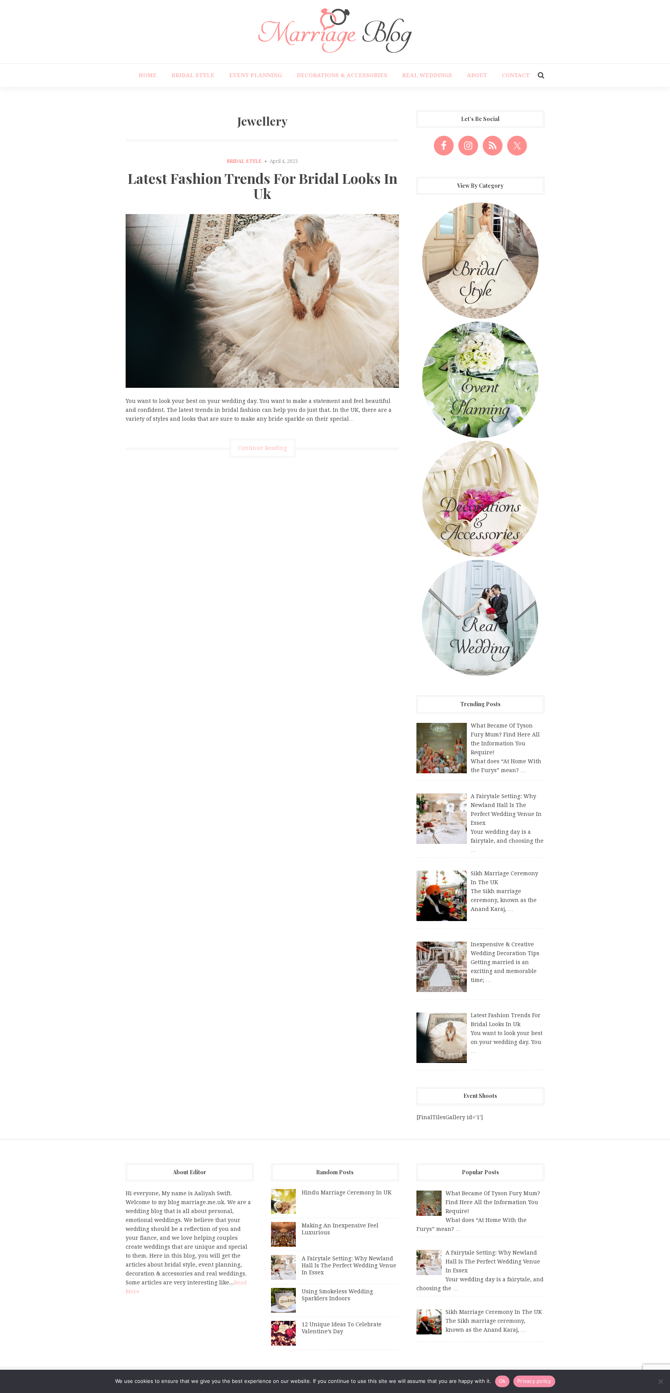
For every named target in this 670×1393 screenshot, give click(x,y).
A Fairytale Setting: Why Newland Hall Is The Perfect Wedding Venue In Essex (349, 1265)
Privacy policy (534, 1381)
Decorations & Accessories (342, 75)
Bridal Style (192, 75)
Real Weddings (427, 75)
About (477, 75)
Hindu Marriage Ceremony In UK (347, 1192)
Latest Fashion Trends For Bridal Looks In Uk (262, 186)
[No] (660, 1381)
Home (147, 75)
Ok (502, 1381)
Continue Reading (262, 448)
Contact (516, 75)
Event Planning (255, 75)
